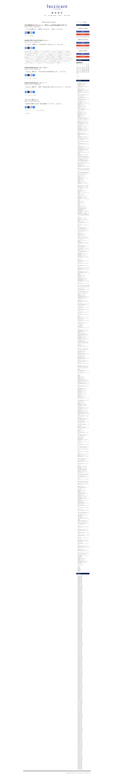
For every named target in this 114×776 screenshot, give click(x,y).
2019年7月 (80, 677)
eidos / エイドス (81, 195)
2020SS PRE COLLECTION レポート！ (37, 40)
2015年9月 (80, 732)
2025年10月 (80, 587)
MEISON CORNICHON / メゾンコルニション (83, 367)
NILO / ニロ (80, 394)
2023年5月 (80, 622)
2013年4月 (80, 766)
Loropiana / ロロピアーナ (83, 337)
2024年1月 (80, 613)
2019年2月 (80, 683)
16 (88, 69)
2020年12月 (80, 657)
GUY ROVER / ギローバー (83, 272)
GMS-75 (79, 259)
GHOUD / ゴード (81, 245)
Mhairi (79, 375)
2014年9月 (80, 746)
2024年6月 (80, 607)
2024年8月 (80, 604)
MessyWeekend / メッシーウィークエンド (83, 371)
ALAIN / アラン (81, 85)
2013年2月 (80, 769)
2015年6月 (80, 735)
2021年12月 (80, 642)
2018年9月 (80, 689)
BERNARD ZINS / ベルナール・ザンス (83, 124)
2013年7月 (80, 763)
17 (77, 70)
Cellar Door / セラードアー (83, 148)
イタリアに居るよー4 (31, 100)
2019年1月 (80, 684)
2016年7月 (80, 720)
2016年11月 (80, 715)
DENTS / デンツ (81, 177)
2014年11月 (80, 744)
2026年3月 (80, 581)
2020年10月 (80, 659)
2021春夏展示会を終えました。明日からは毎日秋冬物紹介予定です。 (47, 25)
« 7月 (77, 76)
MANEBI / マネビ (81, 351)
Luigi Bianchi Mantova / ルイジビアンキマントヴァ (83, 342)
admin (38, 27)
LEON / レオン (81, 332)
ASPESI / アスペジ (82, 105)
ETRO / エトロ (81, 203)
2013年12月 (80, 757)
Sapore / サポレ (81, 486)
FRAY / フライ (81, 233)
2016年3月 (80, 725)
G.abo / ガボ (80, 235)
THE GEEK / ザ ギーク (83, 514)
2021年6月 (80, 650)
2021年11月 (80, 644)
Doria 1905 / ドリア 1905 (83, 185)
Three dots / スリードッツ (83, 518)
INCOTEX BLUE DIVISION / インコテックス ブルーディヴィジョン (83, 287)
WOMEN (80, 556)
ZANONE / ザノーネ (42, 56)
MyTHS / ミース (81, 392)
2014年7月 (80, 749)
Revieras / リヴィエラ (82, 467)
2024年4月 (80, 609)
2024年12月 (80, 599)
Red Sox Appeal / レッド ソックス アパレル (83, 459)
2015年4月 (80, 738)
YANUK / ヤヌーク (82, 559)
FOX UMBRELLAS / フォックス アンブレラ (83, 229)
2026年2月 (80, 583)
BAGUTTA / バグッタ (82, 112)
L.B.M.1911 (47, 55)
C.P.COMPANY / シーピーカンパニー (51, 51)
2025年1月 (80, 598)
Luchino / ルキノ (81, 340)
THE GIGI (37, 56)
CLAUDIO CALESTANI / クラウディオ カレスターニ (83, 157)
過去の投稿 (27, 113)
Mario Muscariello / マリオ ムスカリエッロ (83, 354)
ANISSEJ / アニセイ (82, 102)
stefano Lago (80, 501)
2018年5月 (80, 694)
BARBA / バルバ (32, 51)
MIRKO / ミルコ (81, 377)
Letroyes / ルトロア (82, 333)
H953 (79, 273)
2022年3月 (80, 639)
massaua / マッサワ (82, 356)
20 (83, 70)
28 (84, 72)
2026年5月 (80, 579)
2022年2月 (80, 640)
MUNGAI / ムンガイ (82, 390)
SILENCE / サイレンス (83, 495)
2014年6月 (80, 750)
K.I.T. (79, 315)
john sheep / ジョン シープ (83, 303)
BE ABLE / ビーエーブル (83, 122)
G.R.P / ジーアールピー (83, 236)
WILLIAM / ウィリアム (82, 555)
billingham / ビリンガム (83, 128)
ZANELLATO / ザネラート (83, 561)
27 (83, 72)
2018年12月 (80, 685)
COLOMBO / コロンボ (82, 159)
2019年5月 (80, 679)
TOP (45, 15)
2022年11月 (80, 629)
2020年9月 (80, 660)
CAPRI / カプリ (81, 146)
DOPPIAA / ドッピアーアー (48, 52)
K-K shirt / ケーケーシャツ (83, 314)
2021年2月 (80, 654)
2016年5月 (80, 722)
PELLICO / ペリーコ (82, 426)
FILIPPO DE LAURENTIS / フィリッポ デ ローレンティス (38, 53)
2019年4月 (80, 681)
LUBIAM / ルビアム (82, 338)
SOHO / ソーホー (81, 499)
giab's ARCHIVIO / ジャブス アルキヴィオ (32, 54)
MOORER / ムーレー (82, 388)
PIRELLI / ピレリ (81, 437)
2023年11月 (80, 615)
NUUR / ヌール (81, 396)
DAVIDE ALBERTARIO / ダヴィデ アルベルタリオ (83, 173)
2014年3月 (80, 753)
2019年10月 (80, 673)
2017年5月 (80, 708)
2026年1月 (80, 584)
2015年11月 (80, 729)
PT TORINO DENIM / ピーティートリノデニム (83, 447)
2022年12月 (80, 628)
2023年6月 (80, 621)
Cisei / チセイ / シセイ (82, 155)
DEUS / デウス (81, 180)
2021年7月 (80, 648)
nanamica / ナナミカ (82, 393)
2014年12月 (80, 743)
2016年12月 (80, 714)
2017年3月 (80, 710)
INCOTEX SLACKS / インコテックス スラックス (35, 55)
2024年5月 (80, 608)
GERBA (79, 241)
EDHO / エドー (81, 193)
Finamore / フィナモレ (53, 53)
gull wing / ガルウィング (83, 271)
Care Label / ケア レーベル (83, 147)
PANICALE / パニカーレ (83, 411)
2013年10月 (80, 759)
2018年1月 (80, 698)
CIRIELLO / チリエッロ (83, 154)
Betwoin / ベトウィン (82, 127)
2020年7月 (80, 663)
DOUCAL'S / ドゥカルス (83, 186)
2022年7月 (80, 634)
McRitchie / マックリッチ (83, 365)
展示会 (32, 35)
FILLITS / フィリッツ (82, 217)
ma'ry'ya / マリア (81, 345)
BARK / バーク (81, 116)
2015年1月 (80, 741)
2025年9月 (80, 589)
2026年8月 (80, 576)
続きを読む (60, 29)
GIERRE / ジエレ (81, 254)
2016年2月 (80, 726)
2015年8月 (80, 733)
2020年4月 (80, 666)
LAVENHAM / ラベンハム (83, 331)
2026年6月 (80, 578)
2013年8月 (80, 762)
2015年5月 (80, 737)
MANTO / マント (81, 352)
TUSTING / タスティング (83, 540)
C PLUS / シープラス (82, 137)
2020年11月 (80, 658)
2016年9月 (80, 718)
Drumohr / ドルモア (82, 190)
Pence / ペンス (81, 430)
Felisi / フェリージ (82, 207)
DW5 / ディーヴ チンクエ (83, 192)
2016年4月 (80, 723)
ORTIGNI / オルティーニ (83, 407)
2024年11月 (80, 601)
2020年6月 (80, 664)
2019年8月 (80, 676)
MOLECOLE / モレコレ (83, 380)
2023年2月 (80, 626)
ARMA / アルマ (81, 104)
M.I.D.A (79, 344)
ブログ (39, 110)
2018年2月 (80, 697)
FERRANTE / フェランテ (48, 59)
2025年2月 (80, 597)
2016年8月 (80, 719)
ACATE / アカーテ (82, 83)
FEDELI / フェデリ (82, 205)
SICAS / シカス (81, 494)
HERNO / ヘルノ (81, 276)
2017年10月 (80, 702)
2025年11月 (80, 586)
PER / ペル (80, 431)
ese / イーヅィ (81, 202)
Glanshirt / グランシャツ (83, 256)
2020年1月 (80, 670)
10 (77, 69)
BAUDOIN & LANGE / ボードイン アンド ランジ (83, 119)
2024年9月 (80, 603)
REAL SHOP (67, 15)
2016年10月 (80, 716)
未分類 (79, 569)
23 (88, 70)
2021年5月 (80, 651)
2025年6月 (80, 592)
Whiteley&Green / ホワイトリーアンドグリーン (83, 554)
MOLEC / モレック (82, 378)
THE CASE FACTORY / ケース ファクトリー (83, 513)
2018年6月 (80, 692)
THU (79, 519)
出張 (29, 35)
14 (84, 69)
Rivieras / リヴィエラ (82, 470)
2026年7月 (80, 577)
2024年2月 (80, 611)
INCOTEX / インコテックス (47, 61)
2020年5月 (80, 665)
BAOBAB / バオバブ (82, 114)
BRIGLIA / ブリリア (82, 133)
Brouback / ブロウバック (83, 136)
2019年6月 (80, 678)
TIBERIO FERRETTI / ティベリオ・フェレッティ (83, 521)
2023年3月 (80, 624)
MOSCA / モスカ (81, 389)
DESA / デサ (80, 179)
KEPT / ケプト (81, 316)
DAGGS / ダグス (81, 165)
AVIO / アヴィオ (81, 108)
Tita (78, 525)
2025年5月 (80, 593)
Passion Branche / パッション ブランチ (83, 420)
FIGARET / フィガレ (82, 213)
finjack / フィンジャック (83, 220)
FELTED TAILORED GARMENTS (82, 209)
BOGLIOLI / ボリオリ (82, 129)
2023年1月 (80, 627)
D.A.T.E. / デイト (81, 164)
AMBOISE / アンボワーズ (83, 91)
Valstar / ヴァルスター (82, 546)
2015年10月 (80, 731)
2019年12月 (80, 671)
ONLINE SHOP (52, 15)
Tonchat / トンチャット (83, 529)
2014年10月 (80, 745)
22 (86, 70)
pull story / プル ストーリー (83, 454)
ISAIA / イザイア (81, 294)
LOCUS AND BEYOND (83, 334)
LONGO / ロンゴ (81, 335)
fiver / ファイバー (81, 221)
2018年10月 (80, 688)
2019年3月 (80, 682)
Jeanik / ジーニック (82, 300)
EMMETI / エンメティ (62, 52)
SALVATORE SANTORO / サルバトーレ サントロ (83, 482)
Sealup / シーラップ (82, 489)
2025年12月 (80, 585)
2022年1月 (80, 641)
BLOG (60, 15)
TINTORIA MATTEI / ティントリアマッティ (83, 524)
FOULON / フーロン (82, 227)
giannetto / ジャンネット (44, 54)
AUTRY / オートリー (82, 106)
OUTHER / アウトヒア (83, 408)
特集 (79, 571)
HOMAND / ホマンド (82, 279)
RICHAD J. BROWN (82, 469)
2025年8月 (80, 590)
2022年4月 (80, 638)
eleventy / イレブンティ (83, 196)
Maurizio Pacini (81, 357)
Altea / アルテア (81, 88)
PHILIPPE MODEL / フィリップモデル (83, 435)
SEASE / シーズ (81, 491)
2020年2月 (80, 669)
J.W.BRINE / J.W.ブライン (83, 296)
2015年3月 (80, 739)
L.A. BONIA (80, 325)
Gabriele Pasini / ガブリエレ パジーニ (64, 53)
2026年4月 (80, 580)
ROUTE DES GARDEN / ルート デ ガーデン (83, 475)
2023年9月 (80, 617)
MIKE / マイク (81, 376)
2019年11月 (80, 672)
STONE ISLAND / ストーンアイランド (83, 503)
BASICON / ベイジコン (83, 117)
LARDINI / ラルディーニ (53, 55)
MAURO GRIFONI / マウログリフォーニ (83, 361)
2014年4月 (80, 752)
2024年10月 (80, 602)
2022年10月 (80, 630)
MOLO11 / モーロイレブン (83, 381)
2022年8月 (80, 633)
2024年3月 (80, 610)
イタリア (30, 110)
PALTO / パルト (81, 409)
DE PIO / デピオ (81, 174)
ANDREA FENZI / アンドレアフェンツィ (83, 98)
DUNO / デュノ (55, 52)
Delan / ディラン (81, 176)
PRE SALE (80, 438)
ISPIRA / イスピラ (82, 295)
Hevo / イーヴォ (62, 54)
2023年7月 (80, 620)
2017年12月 (80, 700)
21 (84, 70)
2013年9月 (80, 760)
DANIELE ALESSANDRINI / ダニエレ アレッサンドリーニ (83, 170)
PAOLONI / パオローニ (83, 418)
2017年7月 (80, 706)
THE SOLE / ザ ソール (82, 517)
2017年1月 (80, 713)
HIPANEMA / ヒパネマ (82, 278)
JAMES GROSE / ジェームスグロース (83, 298)
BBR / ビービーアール (82, 121)
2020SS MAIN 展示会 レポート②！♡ (36, 68)
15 (86, 69)
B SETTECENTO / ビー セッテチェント (83, 110)
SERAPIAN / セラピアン (83, 493)
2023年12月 (80, 614)
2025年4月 (80, 595)
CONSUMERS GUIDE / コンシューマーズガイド (83, 161)
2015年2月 (80, 740)
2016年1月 (80, 727)
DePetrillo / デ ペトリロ (38, 52)
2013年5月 (80, 765)
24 (77, 72)
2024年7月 (80, 605)
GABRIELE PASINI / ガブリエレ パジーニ (42, 60)
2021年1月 (80, 655)
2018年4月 (80, 695)
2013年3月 (80, 768)
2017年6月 (80, 707)
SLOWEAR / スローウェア (83, 498)
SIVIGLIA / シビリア (82, 497)
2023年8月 (80, 618)
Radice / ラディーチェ (82, 455)
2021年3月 (80, 653)
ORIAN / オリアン (82, 404)
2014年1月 (80, 756)
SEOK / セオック (81, 492)
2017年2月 (80, 712)
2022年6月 (80, 635)
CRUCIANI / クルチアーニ (29, 52)
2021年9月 (80, 646)
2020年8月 (80, 661)
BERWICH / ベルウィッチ (39, 51)
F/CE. (79, 204)
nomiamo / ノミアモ (82, 395)
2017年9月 (80, 703)
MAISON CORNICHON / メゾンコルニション (83, 349)
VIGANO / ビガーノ (82, 549)
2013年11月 (80, 758)
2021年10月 (80, 645)
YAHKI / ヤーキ (81, 557)
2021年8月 (80, 647)
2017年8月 (80, 704)
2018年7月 (80, 691)
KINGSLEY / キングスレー (83, 318)
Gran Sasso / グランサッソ (53, 54)
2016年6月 (80, 721)
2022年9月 (80, 632)
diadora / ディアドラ (82, 182)
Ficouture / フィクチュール (83, 211)
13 (83, 69)
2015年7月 (80, 734)
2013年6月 (80, 764)
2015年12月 (80, 728)
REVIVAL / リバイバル (82, 468)
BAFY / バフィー (81, 111)
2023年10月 (80, 616)
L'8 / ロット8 (80, 319)
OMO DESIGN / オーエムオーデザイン (83, 401)
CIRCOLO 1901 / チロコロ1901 (63, 51)
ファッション (34, 110)
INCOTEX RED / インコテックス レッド (83, 290)
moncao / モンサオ (82, 382)
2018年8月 (80, 690)
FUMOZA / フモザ (82, 234)
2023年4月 (80, 623)
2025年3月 (80, 596)
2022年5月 (80, 636)
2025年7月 (80, 591)
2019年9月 (80, 675)
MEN (79, 369)
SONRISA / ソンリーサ (62, 55)
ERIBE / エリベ (81, 201)
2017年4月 (80, 709)
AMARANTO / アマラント (83, 90)
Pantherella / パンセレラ (83, 412)
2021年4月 (80, 652)
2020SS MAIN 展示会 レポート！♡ (36, 83)
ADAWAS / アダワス (82, 84)
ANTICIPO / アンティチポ (83, 103)
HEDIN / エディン (81, 275)
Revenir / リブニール (82, 466)
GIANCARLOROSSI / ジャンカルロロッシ (83, 252)
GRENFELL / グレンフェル (83, 267)
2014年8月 (80, 747)
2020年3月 (80, 667)
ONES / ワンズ (81, 402)
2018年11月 (80, 687)
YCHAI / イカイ (81, 560)
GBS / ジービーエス (82, 240)
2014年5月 (80, 751)
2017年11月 (80, 701)
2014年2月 (80, 755)
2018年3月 (80, 696)
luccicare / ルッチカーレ (83, 339)
